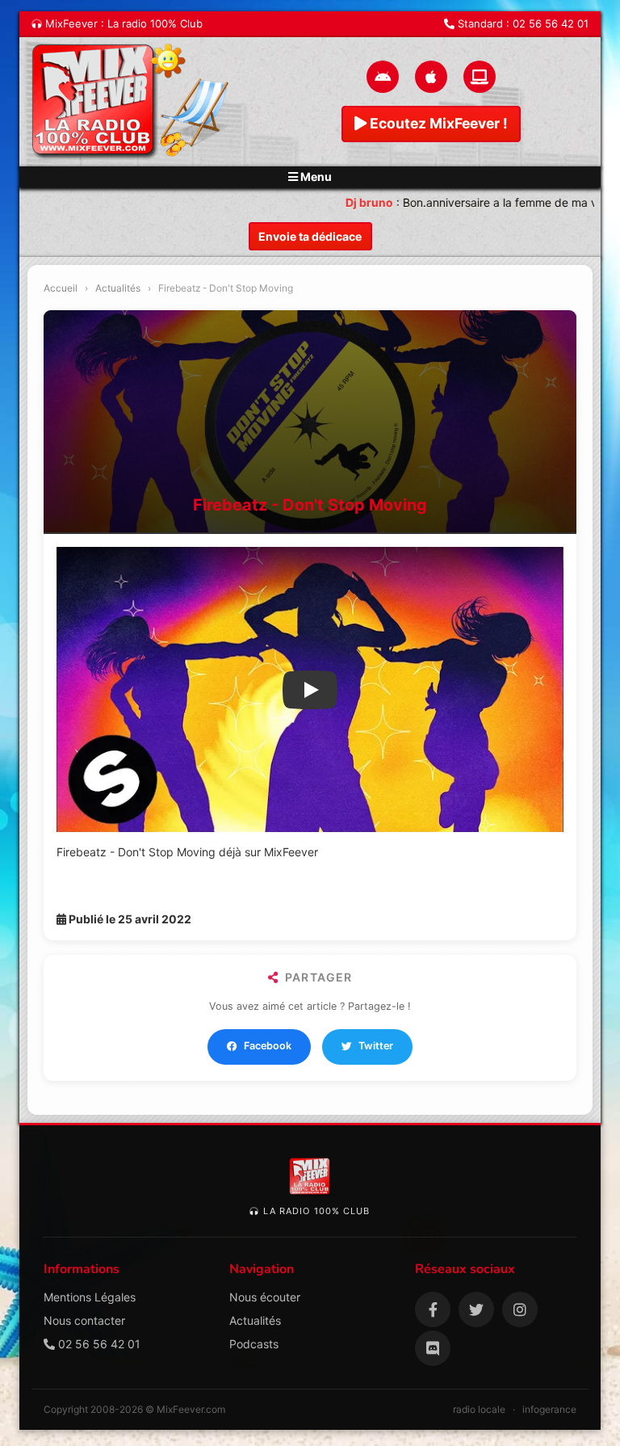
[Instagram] (520, 1309)
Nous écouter (264, 1297)
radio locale (479, 1409)
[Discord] (432, 1348)
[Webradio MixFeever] (132, 102)
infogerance (549, 1409)
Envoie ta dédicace (310, 236)
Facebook (267, 1046)
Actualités (117, 288)
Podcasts (254, 1344)
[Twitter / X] (476, 1309)
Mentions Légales (90, 1297)
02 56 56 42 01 (551, 23)
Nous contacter (84, 1320)
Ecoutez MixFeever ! (437, 123)
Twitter (375, 1046)
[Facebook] (432, 1309)
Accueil (61, 288)
